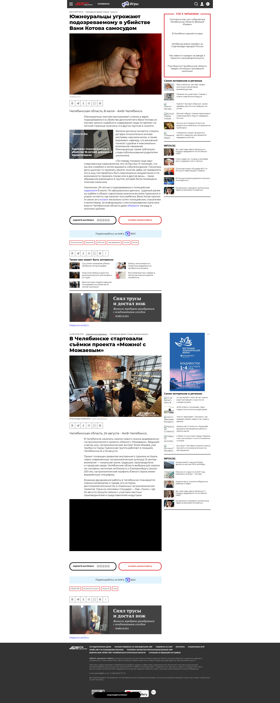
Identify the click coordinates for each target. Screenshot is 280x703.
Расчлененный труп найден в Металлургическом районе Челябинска (141, 275)
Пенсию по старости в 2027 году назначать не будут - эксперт (190, 473)
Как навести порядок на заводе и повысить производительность (187, 56)
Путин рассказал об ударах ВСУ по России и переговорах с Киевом (192, 170)
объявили (133, 205)
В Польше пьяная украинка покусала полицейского (193, 179)
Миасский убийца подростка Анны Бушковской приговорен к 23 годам (97, 275)
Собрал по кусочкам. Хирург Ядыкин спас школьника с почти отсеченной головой (193, 438)
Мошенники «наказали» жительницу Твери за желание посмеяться (192, 189)
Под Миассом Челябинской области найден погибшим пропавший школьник (187, 68)
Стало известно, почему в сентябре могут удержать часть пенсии (192, 160)
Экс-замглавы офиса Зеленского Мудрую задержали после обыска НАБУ (191, 151)
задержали (91, 190)
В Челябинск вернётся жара (187, 33)
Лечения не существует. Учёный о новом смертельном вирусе (191, 95)
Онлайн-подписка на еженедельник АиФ (133, 647)
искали (104, 199)
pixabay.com (75, 96)
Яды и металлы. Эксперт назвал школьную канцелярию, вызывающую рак (190, 86)
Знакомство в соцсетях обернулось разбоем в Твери (192, 483)
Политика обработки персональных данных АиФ (150, 650)
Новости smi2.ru (79, 325)
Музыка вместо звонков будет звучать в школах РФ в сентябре (190, 463)
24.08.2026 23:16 (76, 334)
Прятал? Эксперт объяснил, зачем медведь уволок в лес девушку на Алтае (192, 106)
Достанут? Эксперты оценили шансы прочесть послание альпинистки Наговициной (193, 448)
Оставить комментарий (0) (140, 220)
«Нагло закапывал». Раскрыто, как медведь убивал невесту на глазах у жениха (192, 419)
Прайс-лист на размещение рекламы (106, 650)
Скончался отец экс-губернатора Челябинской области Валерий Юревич (187, 22)
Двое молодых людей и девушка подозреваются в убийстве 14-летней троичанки (97, 284)
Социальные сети (196, 647)
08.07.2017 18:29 (76, 12)
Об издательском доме (100, 647)
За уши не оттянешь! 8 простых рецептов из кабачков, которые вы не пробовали (193, 125)
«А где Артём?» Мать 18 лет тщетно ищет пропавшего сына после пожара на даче (192, 399)
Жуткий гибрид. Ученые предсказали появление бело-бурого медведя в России (193, 115)
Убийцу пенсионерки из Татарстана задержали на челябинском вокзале (139, 265)
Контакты (180, 647)
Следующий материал (117, 695)
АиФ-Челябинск (99, 419)
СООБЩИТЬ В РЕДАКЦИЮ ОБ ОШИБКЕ (165, 653)
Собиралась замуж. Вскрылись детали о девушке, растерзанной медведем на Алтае (191, 135)
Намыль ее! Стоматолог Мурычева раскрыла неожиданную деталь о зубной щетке (192, 428)
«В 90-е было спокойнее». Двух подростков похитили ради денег (191, 408)
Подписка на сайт (164, 647)
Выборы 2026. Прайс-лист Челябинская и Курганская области (117, 653)
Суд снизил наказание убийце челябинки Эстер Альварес (96, 264)
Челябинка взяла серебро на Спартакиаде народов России (187, 45)
